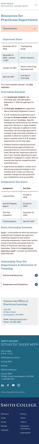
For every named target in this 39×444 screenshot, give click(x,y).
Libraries (4, 430)
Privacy (23, 414)
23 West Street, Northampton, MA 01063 (17, 376)
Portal (3, 422)
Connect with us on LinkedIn (2, 385)
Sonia (3, 232)
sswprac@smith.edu (17, 319)
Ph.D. (11, 353)
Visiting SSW (6, 361)
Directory (5, 414)
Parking (4, 365)
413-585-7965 (15, 322)
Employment (25, 433)
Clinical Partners (10, 28)
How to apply (6, 351)
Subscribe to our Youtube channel (13, 385)
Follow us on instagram (18, 385)
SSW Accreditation (9, 370)
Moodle (4, 426)
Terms (23, 418)
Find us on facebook (7, 385)
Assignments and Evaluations (15, 284)
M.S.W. (4, 353)
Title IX (23, 422)
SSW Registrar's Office (10, 357)
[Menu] (36, 5)
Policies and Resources (12, 275)
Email (3, 418)
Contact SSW (6, 374)
